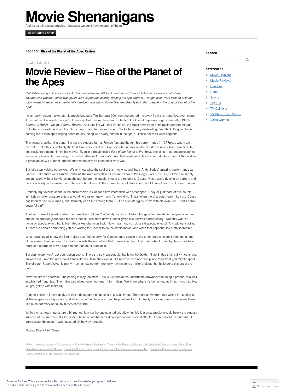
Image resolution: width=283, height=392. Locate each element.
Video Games (219, 119)
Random (216, 86)
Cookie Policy (82, 385)
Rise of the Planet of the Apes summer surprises (52, 353)
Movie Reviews (94, 344)
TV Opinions (218, 108)
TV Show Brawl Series (225, 114)
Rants (214, 91)
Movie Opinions (220, 75)
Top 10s (215, 103)
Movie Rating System (41, 32)
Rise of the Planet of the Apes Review (171, 349)
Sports (214, 97)
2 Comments (64, 344)
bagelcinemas (45, 344)
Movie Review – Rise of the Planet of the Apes (103, 76)
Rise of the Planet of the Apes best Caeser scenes (149, 344)
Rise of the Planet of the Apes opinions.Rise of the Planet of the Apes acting (106, 349)
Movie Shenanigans (89, 15)
